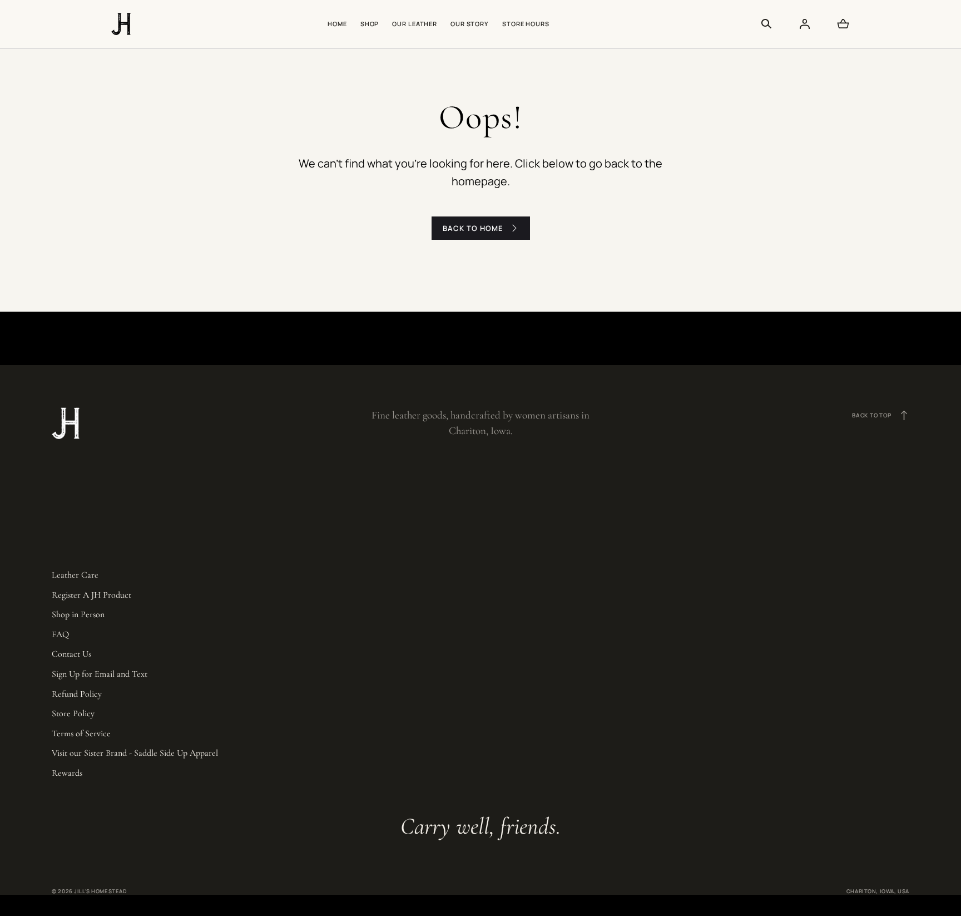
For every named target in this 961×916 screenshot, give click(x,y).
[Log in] (804, 24)
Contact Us (71, 653)
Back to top (880, 415)
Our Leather (414, 23)
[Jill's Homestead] (121, 24)
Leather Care (75, 574)
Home (337, 23)
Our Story (469, 23)
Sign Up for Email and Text (99, 673)
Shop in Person (78, 614)
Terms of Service (81, 733)
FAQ (60, 634)
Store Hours (525, 23)
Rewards (67, 773)
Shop (369, 23)
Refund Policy (77, 694)
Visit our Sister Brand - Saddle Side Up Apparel (135, 753)
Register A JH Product (91, 594)
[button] (766, 24)
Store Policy (73, 713)
